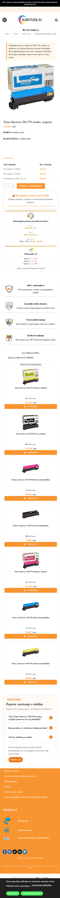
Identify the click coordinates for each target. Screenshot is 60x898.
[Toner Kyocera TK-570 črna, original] (30, 422)
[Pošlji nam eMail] (19, 851)
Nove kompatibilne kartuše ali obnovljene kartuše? (26, 796)
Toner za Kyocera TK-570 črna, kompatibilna (31, 525)
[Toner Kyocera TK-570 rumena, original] (30, 376)
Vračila (7, 786)
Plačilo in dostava (12, 770)
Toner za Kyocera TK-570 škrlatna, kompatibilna (30, 480)
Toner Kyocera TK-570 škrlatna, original (31, 571)
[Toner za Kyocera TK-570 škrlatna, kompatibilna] (30, 468)
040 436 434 (30, 227)
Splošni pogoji (10, 781)
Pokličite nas (15, 759)
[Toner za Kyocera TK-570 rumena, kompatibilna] (30, 652)
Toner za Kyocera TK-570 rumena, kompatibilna (31, 663)
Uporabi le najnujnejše (31, 893)
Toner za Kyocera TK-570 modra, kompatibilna (30, 617)
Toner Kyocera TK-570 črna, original (30, 434)
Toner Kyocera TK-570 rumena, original (31, 388)
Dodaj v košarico (31, 185)
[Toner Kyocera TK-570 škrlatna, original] (30, 560)
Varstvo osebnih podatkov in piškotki (20, 776)
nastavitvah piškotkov (42, 885)
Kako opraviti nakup (13, 791)
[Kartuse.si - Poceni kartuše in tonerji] (30, 20)
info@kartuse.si (31, 234)
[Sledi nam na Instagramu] (9, 851)
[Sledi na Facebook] (4, 851)
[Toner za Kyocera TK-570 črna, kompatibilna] (30, 514)
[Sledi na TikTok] (14, 851)
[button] (4, 20)
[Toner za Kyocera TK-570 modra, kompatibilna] (30, 606)
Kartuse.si (10, 809)
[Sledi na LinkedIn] (24, 851)
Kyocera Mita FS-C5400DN (20, 357)
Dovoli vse (13, 893)
